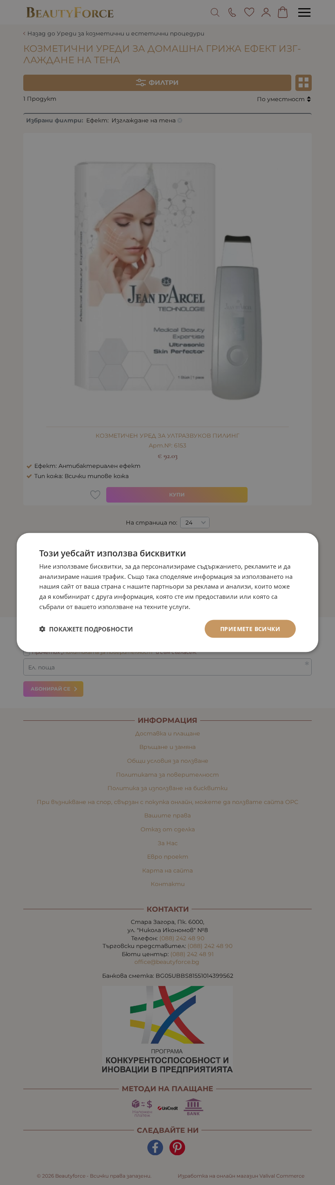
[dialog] (167, 592)
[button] (86, 629)
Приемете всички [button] (250, 628)
